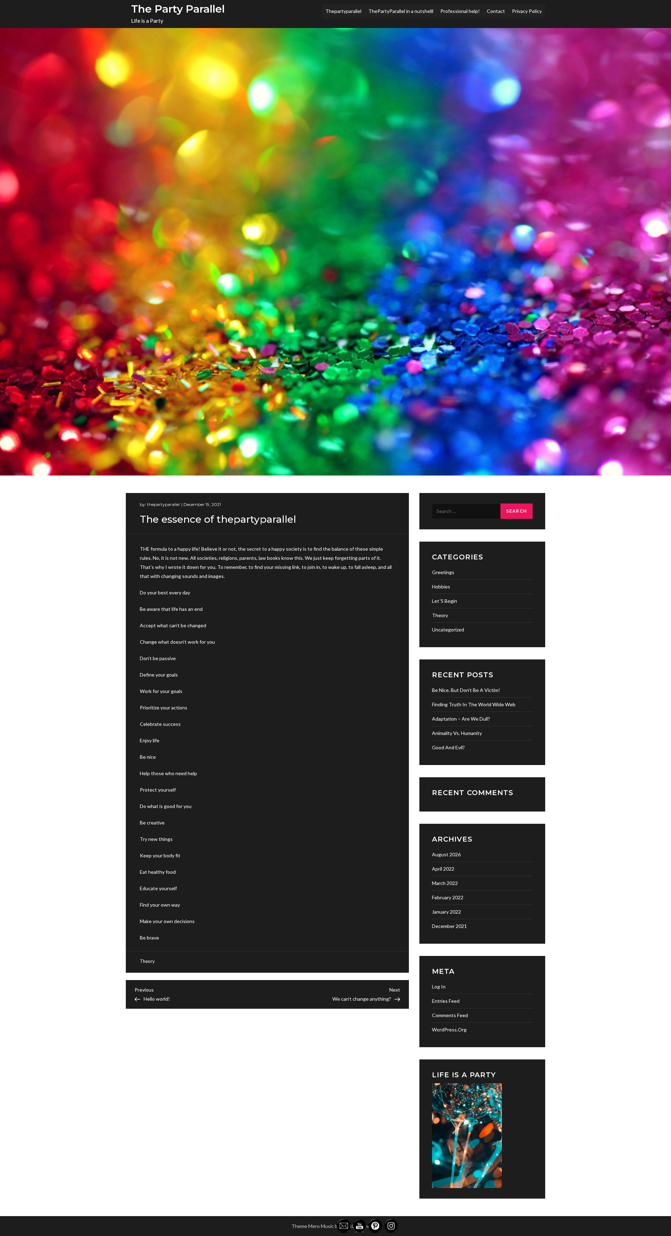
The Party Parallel (178, 8)
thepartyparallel (163, 504)
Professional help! (460, 11)
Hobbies (441, 587)
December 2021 (449, 926)
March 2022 (445, 883)
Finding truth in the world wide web (473, 704)
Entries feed (446, 1001)
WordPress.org (449, 1030)
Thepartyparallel (343, 11)
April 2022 (443, 869)
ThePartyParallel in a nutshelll (400, 11)
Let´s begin (444, 601)
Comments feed (450, 1015)
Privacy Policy (527, 11)
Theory (147, 961)
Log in (439, 986)
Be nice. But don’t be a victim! (466, 690)
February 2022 (447, 897)
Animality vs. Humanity (457, 733)
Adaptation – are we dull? (461, 719)
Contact (496, 11)
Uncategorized (448, 630)
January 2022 (446, 912)
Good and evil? (448, 747)
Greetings (443, 572)
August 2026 (446, 854)
